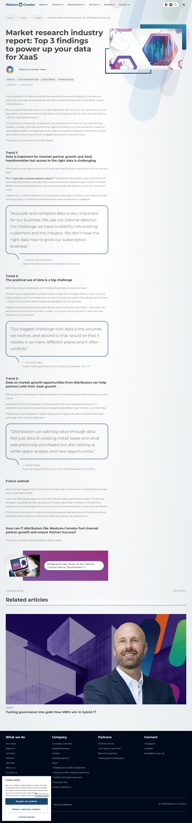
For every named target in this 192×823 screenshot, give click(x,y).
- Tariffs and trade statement (67, 777)
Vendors (10, 758)
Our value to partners (109, 748)
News (24, 18)
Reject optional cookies (26, 809)
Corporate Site (59, 782)
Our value (11, 743)
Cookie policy (42, 795)
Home (10, 18)
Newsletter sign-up (154, 753)
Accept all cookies (26, 801)
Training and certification (111, 758)
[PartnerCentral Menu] (183, 4)
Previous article (15, 590)
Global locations (60, 758)
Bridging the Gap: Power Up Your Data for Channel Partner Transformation (70, 566)
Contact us (11, 772)
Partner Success (65, 80)
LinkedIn (148, 748)
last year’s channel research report (32, 178)
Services (10, 763)
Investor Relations (61, 787)
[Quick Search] (175, 4)
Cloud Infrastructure (28, 80)
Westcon (10, 748)
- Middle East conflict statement (68, 767)
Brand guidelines (63, 804)
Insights (38, 18)
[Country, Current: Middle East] (170, 4)
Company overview (62, 743)
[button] (166, 4)
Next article (179, 590)
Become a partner (108, 753)
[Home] (20, 4)
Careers (56, 753)
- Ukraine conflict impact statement (70, 772)
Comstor (10, 753)
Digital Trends (48, 80)
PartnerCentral (106, 743)
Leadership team (61, 748)
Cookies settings (26, 817)
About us (10, 767)
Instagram (149, 743)
